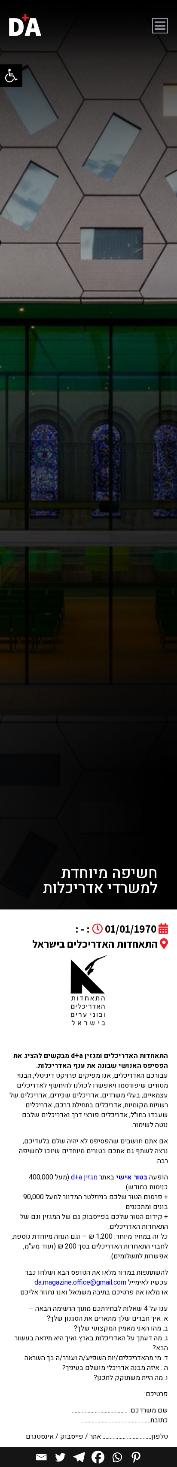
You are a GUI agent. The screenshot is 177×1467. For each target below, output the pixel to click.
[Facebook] (98, 1457)
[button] (11, 75)
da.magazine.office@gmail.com (80, 1282)
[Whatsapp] (116, 1457)
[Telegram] (79, 1457)
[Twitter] (60, 1457)
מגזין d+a (84, 1177)
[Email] (41, 1457)
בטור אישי (131, 1177)
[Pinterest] (135, 1457)
